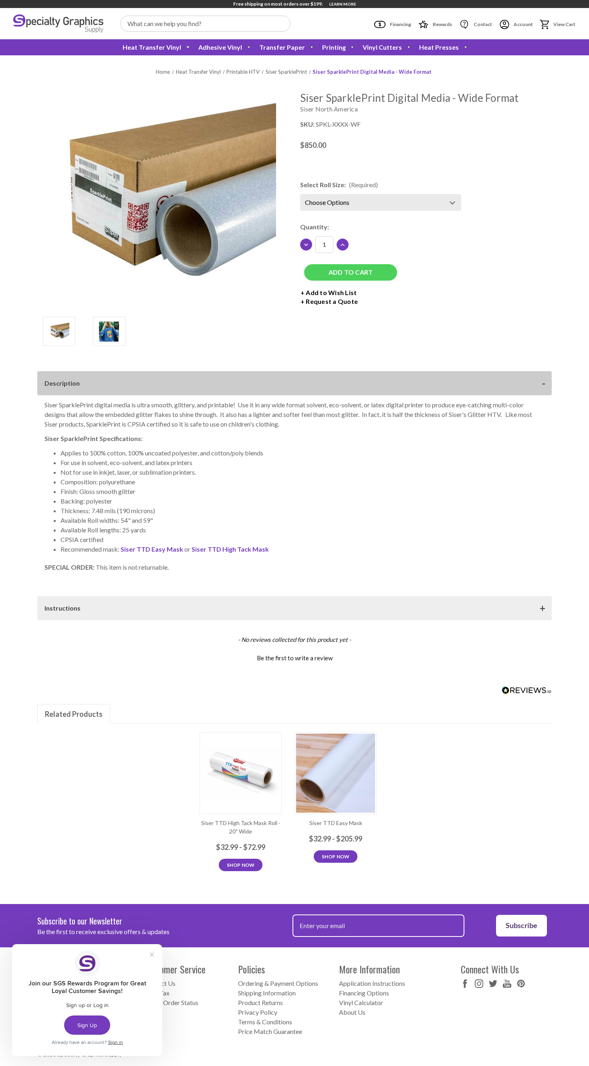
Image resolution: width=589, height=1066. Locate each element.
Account (523, 24)
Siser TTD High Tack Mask (230, 549)
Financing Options (364, 993)
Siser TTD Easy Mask (152, 549)
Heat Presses (439, 47)
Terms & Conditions (265, 1022)
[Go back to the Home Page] (58, 23)
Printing (334, 47)
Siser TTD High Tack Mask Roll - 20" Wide (240, 827)
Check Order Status (171, 1002)
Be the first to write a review (295, 657)
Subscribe (521, 925)
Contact (482, 24)
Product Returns (260, 1002)
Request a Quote (332, 301)
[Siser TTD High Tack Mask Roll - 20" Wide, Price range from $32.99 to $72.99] (240, 773)
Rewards (442, 24)
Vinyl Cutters (382, 47)
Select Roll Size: (339, 184)
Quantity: (314, 227)
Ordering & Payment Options (278, 983)
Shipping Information (267, 993)
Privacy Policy (257, 1012)
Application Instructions (372, 983)
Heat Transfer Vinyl (152, 47)
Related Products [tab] (74, 714)
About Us (352, 1012)
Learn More (342, 4)
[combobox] (205, 24)
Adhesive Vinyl (220, 47)
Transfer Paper (282, 47)
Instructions (62, 608)
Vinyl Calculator (361, 1002)
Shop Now (241, 865)
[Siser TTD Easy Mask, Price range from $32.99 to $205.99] (335, 773)
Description (62, 383)
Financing (400, 24)
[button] (294, 657)
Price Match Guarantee (270, 1031)
